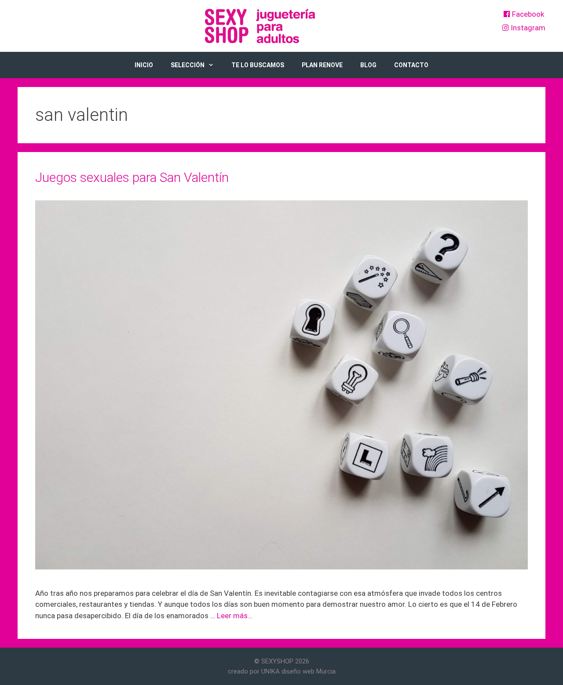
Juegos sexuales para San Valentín (132, 177)
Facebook (527, 14)
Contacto (411, 65)
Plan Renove (322, 65)
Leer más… (234, 615)
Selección (188, 65)
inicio (144, 65)
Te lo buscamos (257, 65)
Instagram (527, 27)
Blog (368, 65)
